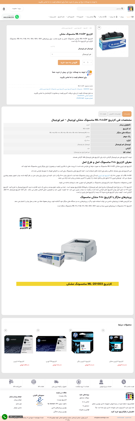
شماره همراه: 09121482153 (84, 98)
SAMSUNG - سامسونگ (83, 89)
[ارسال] (122, 8)
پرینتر (122, 17)
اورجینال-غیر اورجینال (85, 49)
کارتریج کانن (71, 17)
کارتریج (129, 17)
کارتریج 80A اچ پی (18, 361)
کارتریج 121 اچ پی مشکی (116, 361)
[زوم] (126, 55)
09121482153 (120, 418)
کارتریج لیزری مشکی (67, 28)
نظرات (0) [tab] (103, 114)
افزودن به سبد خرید (68, 62)
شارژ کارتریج (61, 17)
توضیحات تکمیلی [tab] (115, 114)
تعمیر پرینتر (53, 17)
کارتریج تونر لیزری (104, 175)
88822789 (128, 418)
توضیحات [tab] (127, 114)
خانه (91, 28)
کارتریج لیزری (78, 28)
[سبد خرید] (4, 9)
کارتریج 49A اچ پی (51, 361)
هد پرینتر (112, 17)
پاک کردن (53, 46)
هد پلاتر (101, 17)
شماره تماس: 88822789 (85, 95)
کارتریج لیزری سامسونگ (57, 89)
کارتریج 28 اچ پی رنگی (83, 361)
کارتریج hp (80, 17)
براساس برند (90, 17)
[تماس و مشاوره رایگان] (4, 417)
